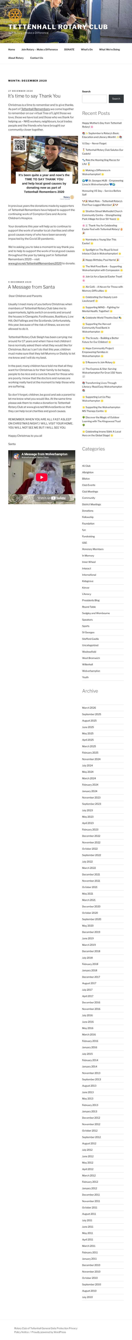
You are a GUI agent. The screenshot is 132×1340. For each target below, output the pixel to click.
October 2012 (89, 1130)
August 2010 (89, 1290)
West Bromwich (91, 658)
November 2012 (91, 1124)
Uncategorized (90, 645)
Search (86, 91)
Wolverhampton (91, 670)
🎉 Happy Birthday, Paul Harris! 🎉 (100, 259)
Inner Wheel (89, 561)
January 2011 (89, 1258)
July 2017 (87, 989)
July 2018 (87, 957)
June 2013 (88, 1092)
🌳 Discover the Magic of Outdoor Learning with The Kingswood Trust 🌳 (101, 421)
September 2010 (91, 1284)
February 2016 (90, 1040)
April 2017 (87, 996)
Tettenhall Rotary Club (58, 27)
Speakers (87, 619)
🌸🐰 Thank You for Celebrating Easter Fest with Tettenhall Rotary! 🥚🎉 (102, 229)
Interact (86, 568)
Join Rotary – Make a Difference (39, 49)
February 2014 (90, 1060)
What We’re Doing (109, 49)
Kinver (85, 587)
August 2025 (89, 720)
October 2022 (90, 848)
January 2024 (89, 791)
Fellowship (88, 517)
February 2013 (90, 1105)
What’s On (87, 49)
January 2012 (89, 1188)
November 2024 (91, 759)
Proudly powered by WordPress (48, 1332)
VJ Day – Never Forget (94, 143)
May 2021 (87, 893)
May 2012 (87, 1162)
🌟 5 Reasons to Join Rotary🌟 (98, 362)
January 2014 (89, 1066)
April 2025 (88, 739)
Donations (87, 510)
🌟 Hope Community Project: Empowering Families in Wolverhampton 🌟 (98, 352)
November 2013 (91, 1073)
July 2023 (87, 810)
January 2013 (89, 1111)
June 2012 (88, 1156)
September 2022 (91, 855)
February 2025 (90, 752)
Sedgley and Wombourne (96, 613)
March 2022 (89, 867)
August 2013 (89, 1085)
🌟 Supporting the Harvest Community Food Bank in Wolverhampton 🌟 (96, 327)
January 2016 (89, 1047)
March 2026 (89, 707)
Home (11, 49)
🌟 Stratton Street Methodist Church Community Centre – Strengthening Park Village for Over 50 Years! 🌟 (102, 215)
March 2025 (89, 746)
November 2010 (91, 1271)
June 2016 (88, 1021)
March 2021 (89, 899)
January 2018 (89, 970)
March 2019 (89, 944)
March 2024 (89, 778)
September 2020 (91, 919)
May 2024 (88, 771)
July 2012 (87, 1149)
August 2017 (89, 983)
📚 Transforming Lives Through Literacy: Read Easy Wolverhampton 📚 (102, 386)
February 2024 (90, 784)
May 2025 (88, 733)
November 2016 (91, 1008)
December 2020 (91, 906)
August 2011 (89, 1213)
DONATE (69, 49)
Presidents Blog (91, 600)
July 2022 (87, 861)
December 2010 (91, 1265)
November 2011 (91, 1201)
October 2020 (90, 912)
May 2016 (87, 1028)
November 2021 (91, 880)
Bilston (86, 478)
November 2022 (91, 842)
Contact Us (36, 57)
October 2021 (89, 887)
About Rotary (16, 57)
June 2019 (88, 938)
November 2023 (91, 797)
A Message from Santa (31, 287)
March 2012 (89, 1175)
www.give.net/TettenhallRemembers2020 (35, 263)
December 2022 (91, 835)
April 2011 (87, 1239)
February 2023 (90, 829)
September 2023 (91, 803)
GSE (84, 542)
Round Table (89, 606)
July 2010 (87, 1297)
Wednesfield (89, 651)
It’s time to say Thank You (34, 96)
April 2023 (88, 823)
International (89, 574)
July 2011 (87, 1220)
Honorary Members (92, 549)
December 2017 (91, 976)
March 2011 (88, 1245)
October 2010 (90, 1277)
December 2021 (91, 874)
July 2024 (87, 765)
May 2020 (88, 925)
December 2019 (91, 932)
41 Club (86, 465)
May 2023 (88, 816)
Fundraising (88, 536)
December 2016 (91, 1002)
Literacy (86, 593)
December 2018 (91, 951)
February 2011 (90, 1252)
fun (84, 529)
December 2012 (91, 1117)
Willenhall (87, 664)
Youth (85, 677)
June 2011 (87, 1226)
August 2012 (89, 1143)
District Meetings (91, 504)
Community (88, 497)
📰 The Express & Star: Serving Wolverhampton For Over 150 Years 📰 (102, 372)
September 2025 (91, 714)
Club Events (88, 485)
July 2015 (87, 1053)
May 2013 (87, 1098)
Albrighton (88, 472)
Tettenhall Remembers (35, 109)
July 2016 (87, 1015)
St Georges (88, 632)
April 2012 (87, 1169)
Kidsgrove (87, 581)
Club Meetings (90, 491)
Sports (85, 626)
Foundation (88, 523)
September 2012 (91, 1137)
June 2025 (88, 727)
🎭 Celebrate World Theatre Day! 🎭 (102, 317)
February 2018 (90, 964)
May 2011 (87, 1233)
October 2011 (89, 1207)
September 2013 (91, 1079)
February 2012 (90, 1181)
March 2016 (89, 1034)
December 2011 (91, 1194)
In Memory (88, 555)
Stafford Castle (90, 638)
